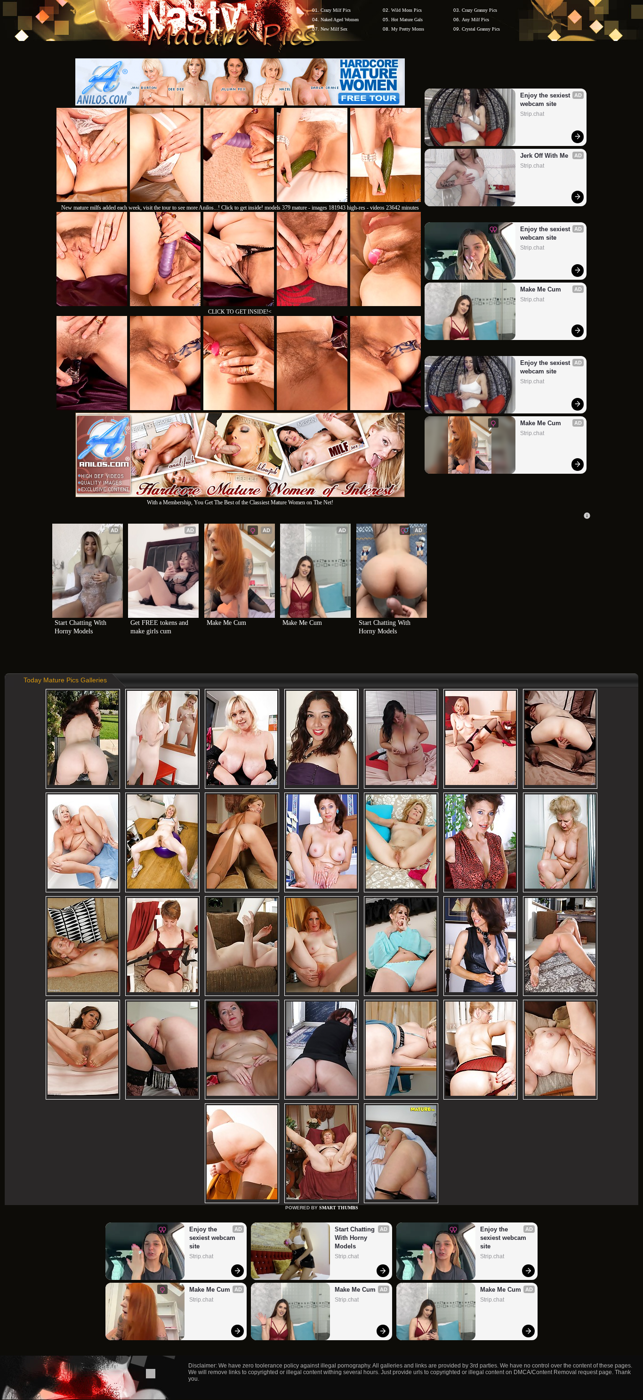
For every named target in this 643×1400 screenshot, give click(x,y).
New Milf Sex (334, 29)
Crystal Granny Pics (481, 29)
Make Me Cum (540, 289)
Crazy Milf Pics (336, 10)
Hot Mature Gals (407, 19)
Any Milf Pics (475, 19)
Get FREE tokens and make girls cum (160, 627)
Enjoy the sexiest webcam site (546, 99)
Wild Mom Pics (406, 10)
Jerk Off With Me (544, 155)
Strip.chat (532, 114)
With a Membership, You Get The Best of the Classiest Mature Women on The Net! (240, 502)
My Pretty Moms (407, 29)
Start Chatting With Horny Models (81, 627)
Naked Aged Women (340, 19)
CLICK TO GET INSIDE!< (240, 311)
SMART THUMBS (338, 1207)
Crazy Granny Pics (479, 10)
